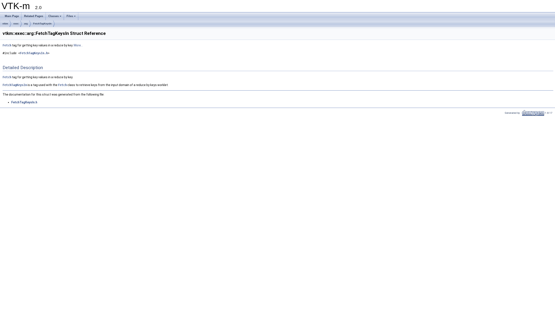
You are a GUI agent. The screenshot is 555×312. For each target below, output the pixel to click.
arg (26, 23)
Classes (53, 16)
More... (78, 45)
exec (16, 23)
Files (70, 16)
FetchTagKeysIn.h (34, 53)
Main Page (12, 16)
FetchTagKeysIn (42, 23)
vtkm (5, 23)
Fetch (7, 45)
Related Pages (33, 16)
